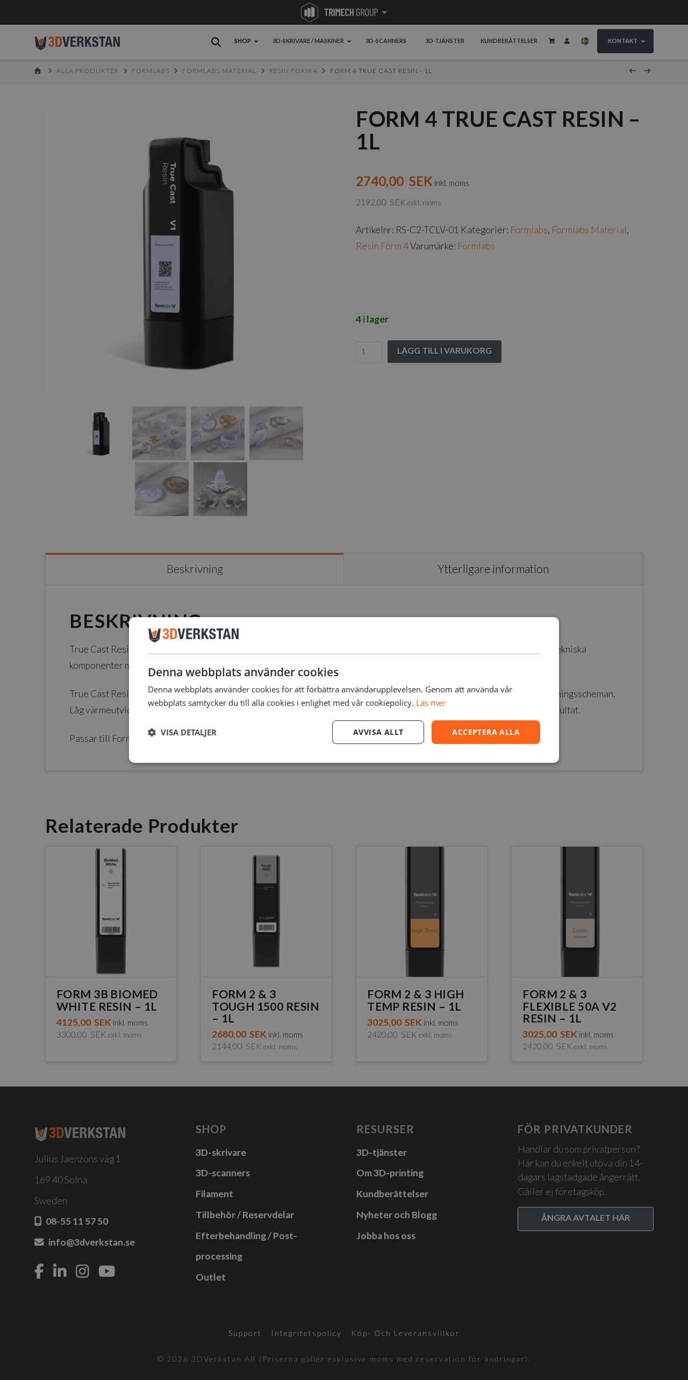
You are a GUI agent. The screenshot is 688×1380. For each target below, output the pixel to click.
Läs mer (431, 702)
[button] (182, 732)
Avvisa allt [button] (378, 732)
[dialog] (344, 690)
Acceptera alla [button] (486, 732)
